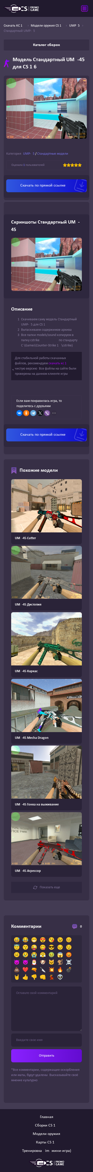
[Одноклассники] (26, 413)
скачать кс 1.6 (59, 363)
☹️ (17, 955)
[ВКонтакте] (19, 413)
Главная (46, 1117)
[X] (40, 413)
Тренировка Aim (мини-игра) (46, 1151)
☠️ (69, 962)
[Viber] (47, 413)
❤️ (25, 970)
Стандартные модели (52, 154)
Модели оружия (46, 1134)
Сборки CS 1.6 (46, 1125)
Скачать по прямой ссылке (42, 186)
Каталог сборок (46, 45)
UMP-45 (28, 154)
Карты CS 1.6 (46, 1142)
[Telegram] (33, 413)
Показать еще (50, 887)
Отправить (46, 1056)
